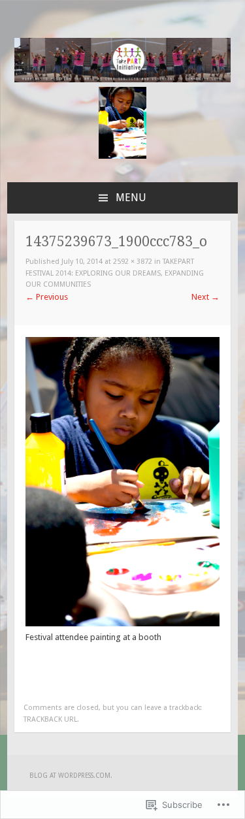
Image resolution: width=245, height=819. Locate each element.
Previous (46, 297)
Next (205, 297)
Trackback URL (50, 719)
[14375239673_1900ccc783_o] (122, 623)
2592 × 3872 (132, 261)
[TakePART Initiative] (122, 79)
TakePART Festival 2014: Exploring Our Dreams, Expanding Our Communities (114, 273)
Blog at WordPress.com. (70, 775)
